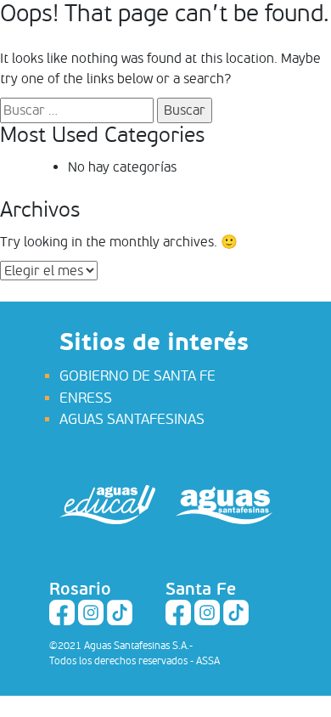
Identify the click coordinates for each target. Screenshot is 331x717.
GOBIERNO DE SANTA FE (137, 376)
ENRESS (85, 398)
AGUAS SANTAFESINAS (132, 419)
